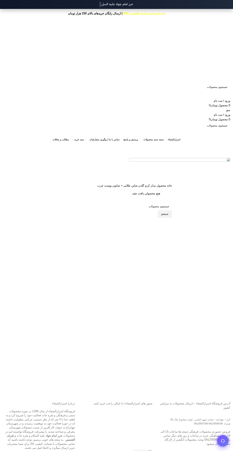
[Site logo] (221, 29)
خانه (169, 185)
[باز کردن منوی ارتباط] (223, 441)
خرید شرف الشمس (141, 13)
